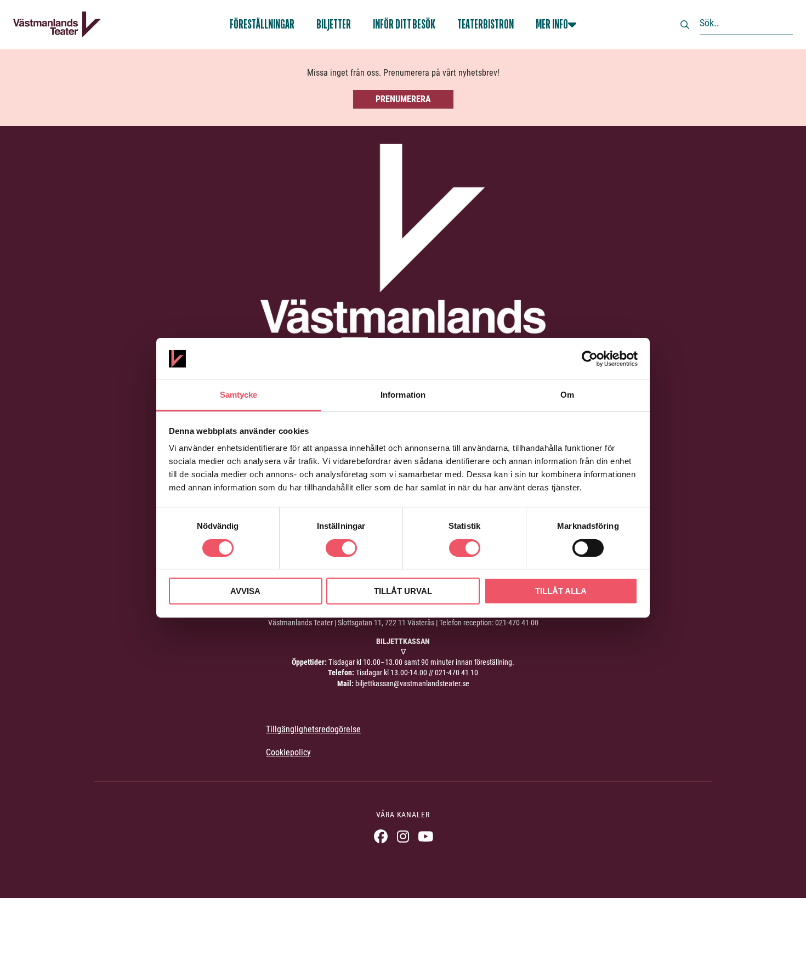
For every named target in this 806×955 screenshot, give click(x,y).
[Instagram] (403, 836)
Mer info (552, 24)
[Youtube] (426, 836)
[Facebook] (381, 836)
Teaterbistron (485, 24)
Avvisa (245, 591)
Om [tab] (567, 394)
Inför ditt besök (404, 24)
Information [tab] (403, 394)
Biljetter (333, 24)
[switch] (341, 548)
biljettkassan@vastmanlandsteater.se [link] (412, 683)
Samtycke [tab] (239, 394)
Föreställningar (262, 24)
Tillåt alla (561, 591)
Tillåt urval (403, 591)
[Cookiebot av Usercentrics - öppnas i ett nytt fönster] (590, 359)
